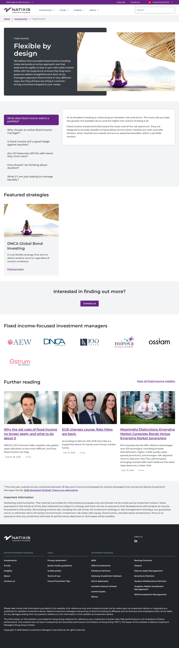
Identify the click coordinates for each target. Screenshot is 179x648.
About (93, 10)
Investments (45, 10)
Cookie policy (54, 571)
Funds (63, 10)
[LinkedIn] (136, 541)
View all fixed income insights (156, 381)
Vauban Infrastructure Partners (150, 581)
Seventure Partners (144, 576)
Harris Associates (99, 581)
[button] (89, 303)
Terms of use (54, 576)
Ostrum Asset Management (148, 571)
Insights (78, 10)
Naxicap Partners (143, 560)
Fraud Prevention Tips (59, 581)
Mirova (94, 596)
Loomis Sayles (98, 591)
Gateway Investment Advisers (106, 576)
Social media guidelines (60, 565)
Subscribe (121, 2)
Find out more (15, 269)
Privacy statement (57, 560)
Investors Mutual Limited (104, 586)
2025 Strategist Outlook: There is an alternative (51, 490)
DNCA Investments (100, 565)
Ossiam (138, 565)
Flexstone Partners (100, 571)
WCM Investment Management (150, 594)
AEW (93, 560)
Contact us (135, 2)
